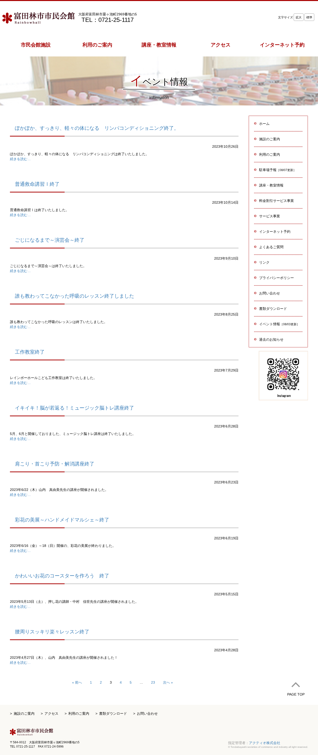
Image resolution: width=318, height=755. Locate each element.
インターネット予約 (274, 232)
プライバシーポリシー (276, 278)
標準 (309, 17)
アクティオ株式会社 (264, 743)
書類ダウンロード (273, 309)
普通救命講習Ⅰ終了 (37, 184)
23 (153, 682)
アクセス (51, 713)
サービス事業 (269, 216)
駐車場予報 (277, 170)
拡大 (299, 17)
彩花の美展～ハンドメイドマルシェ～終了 (62, 519)
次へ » (168, 682)
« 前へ (77, 682)
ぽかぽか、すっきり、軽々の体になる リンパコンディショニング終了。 (97, 128)
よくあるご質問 (271, 247)
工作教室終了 (30, 352)
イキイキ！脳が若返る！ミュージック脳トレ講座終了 (74, 408)
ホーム (264, 124)
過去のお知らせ (271, 339)
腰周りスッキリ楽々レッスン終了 (52, 631)
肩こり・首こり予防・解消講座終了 (54, 464)
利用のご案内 (78, 713)
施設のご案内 (24, 713)
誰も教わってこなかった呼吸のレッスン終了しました (74, 296)
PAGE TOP (296, 694)
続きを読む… (20, 159)
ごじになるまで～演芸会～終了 (49, 240)
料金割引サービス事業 (276, 201)
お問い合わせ (269, 293)
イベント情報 (279, 324)
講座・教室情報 (271, 185)
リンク (264, 262)
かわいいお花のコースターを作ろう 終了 (62, 575)
